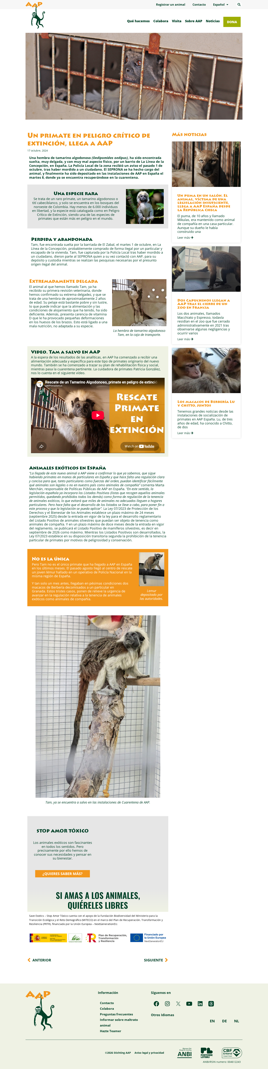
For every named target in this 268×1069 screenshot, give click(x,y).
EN (212, 1020)
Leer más (184, 237)
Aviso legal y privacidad (149, 1052)
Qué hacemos (138, 21)
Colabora (160, 21)
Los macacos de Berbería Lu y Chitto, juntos (206, 404)
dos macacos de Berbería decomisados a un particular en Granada (80, 587)
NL (236, 1020)
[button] (239, 4)
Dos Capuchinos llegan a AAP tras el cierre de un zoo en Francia (203, 304)
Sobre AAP (193, 21)
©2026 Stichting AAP (118, 1052)
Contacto (199, 5)
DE (224, 1020)
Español (219, 5)
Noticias (213, 21)
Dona (232, 22)
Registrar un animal (170, 5)
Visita (176, 21)
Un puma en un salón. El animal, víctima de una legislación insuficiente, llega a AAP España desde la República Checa (203, 203)
